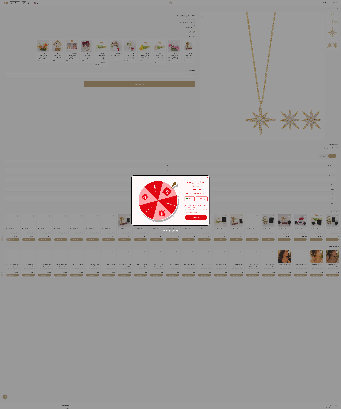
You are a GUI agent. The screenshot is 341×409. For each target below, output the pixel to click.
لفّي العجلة (196, 217)
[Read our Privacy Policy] (206, 210)
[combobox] (190, 199)
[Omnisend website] (170, 230)
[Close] (207, 177)
